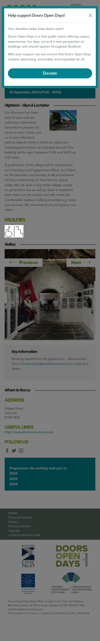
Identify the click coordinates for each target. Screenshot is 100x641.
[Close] (90, 15)
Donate (50, 73)
